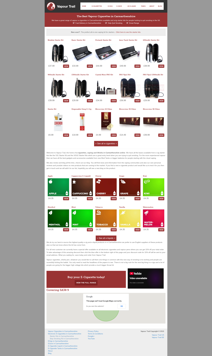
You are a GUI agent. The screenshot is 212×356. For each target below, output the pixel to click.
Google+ (91, 336)
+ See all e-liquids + (106, 238)
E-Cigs (110, 6)
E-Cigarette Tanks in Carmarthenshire (62, 348)
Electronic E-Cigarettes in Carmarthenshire (64, 334)
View (66, 66)
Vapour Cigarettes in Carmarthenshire (62, 331)
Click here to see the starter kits (128, 32)
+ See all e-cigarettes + (106, 143)
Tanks (143, 6)
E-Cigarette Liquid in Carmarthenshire (62, 346)
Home (84, 6)
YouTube (91, 339)
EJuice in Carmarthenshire (58, 343)
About (151, 6)
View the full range (86, 283)
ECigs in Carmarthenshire (58, 341)
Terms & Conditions (95, 334)
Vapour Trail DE (158, 337)
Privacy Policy (93, 331)
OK (121, 306)
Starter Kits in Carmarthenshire (62, 336)
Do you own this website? (95, 306)
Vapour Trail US (158, 335)
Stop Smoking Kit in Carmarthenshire (64, 339)
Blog (160, 6)
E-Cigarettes (97, 6)
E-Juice (119, 6)
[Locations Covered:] (46, 3)
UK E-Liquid (131, 6)
